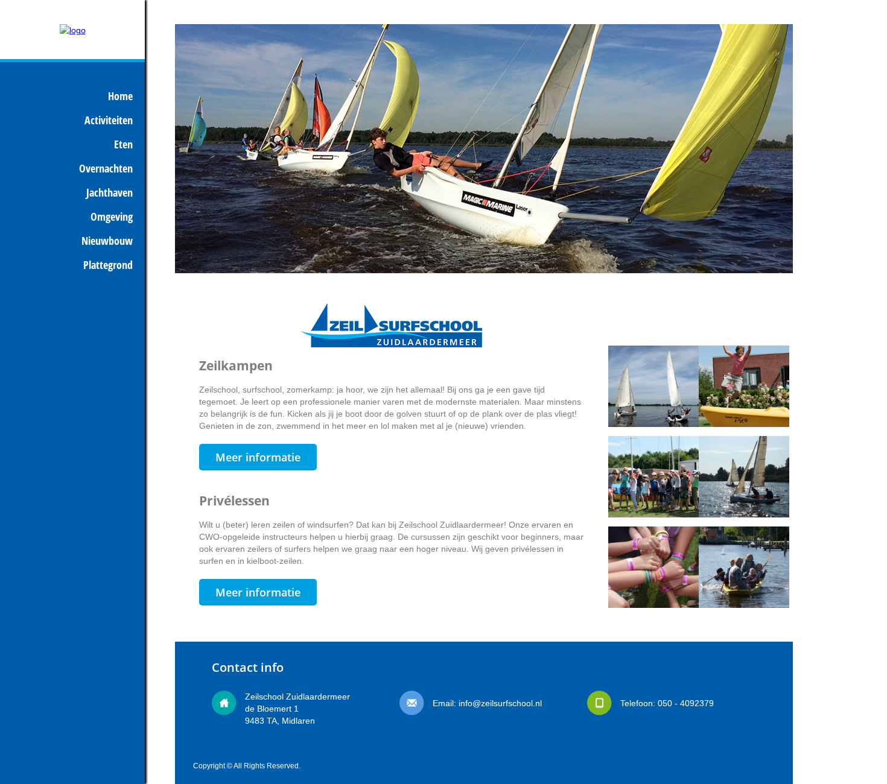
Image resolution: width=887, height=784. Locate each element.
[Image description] (653, 351)
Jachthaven (109, 192)
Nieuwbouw (107, 240)
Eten (123, 144)
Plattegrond (108, 265)
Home (120, 96)
